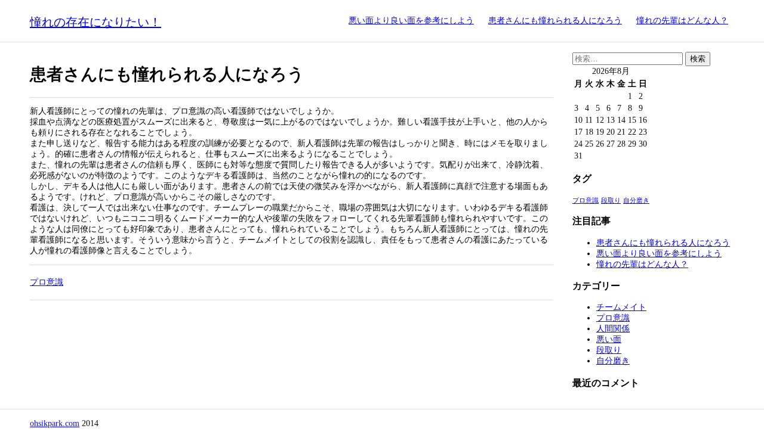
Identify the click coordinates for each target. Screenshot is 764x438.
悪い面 (608, 339)
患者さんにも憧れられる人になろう (555, 20)
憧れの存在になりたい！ (95, 22)
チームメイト (621, 307)
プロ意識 (46, 282)
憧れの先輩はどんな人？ (682, 20)
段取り (611, 200)
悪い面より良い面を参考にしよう (411, 20)
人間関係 (613, 328)
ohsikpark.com (54, 423)
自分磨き (636, 200)
